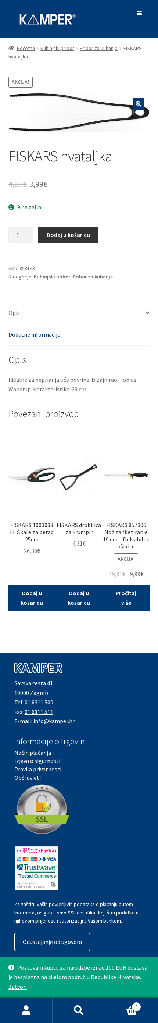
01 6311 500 (39, 702)
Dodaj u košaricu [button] (32, 597)
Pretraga (79, 1010)
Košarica (121, 1004)
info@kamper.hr (54, 721)
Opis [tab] (14, 312)
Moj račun (26, 1010)
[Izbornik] (141, 13)
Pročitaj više (126, 597)
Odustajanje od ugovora (52, 941)
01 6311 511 (39, 711)
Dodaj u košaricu (68, 234)
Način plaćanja (32, 752)
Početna (26, 48)
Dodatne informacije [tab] (34, 334)
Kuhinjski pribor (57, 48)
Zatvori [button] (17, 986)
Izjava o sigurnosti (37, 760)
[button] (138, 104)
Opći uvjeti (27, 777)
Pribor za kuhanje (99, 48)
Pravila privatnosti (37, 769)
